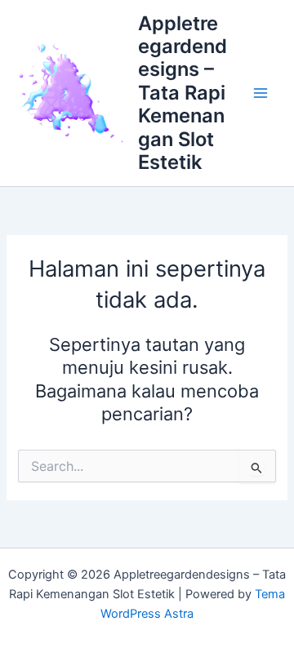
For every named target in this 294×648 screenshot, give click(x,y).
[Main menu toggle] (260, 93)
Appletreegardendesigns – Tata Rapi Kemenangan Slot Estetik (182, 93)
